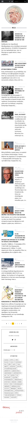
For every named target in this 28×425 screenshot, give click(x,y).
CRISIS (16, 360)
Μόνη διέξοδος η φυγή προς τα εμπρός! (20, 148)
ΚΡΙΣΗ (11, 384)
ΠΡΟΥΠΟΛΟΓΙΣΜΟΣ (19, 390)
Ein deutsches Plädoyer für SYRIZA (19, 173)
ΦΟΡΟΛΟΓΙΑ (13, 397)
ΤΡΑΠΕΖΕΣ (19, 395)
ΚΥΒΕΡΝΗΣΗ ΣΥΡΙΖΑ (15, 386)
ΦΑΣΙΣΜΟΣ (6, 397)
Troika (18, 364)
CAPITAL (12, 360)
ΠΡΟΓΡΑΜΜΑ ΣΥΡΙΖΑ (8, 390)
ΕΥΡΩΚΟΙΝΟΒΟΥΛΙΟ (8, 379)
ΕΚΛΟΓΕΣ (13, 375)
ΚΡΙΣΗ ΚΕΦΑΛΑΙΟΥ (18, 384)
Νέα (16, 31)
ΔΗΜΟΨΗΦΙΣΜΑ (8, 373)
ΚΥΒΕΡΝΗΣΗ (7, 386)
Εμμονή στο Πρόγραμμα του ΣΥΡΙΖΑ (19, 90)
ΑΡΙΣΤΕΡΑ (19, 366)
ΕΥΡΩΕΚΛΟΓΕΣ (7, 377)
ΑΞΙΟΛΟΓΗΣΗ (12, 366)
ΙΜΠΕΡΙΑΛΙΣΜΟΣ (18, 379)
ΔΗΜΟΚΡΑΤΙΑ (7, 371)
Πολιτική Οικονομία (8, 393)
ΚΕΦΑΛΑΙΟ (14, 382)
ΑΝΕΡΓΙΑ (6, 366)
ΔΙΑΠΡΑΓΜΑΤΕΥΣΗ (17, 373)
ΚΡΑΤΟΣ (6, 384)
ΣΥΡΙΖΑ (16, 393)
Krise (5, 364)
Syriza (14, 364)
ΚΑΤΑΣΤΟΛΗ (7, 382)
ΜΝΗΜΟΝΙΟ (13, 388)
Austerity (6, 360)
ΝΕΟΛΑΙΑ (20, 388)
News (16, 167)
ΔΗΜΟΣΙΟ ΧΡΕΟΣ (16, 371)
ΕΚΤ (17, 375)
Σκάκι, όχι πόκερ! (20, 114)
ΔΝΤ (5, 375)
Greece (12, 362)
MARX (9, 364)
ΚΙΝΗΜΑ (19, 382)
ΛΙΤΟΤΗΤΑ (6, 388)
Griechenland (18, 362)
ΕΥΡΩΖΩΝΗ (14, 377)
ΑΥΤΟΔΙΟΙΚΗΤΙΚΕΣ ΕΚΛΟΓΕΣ (10, 368)
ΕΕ (8, 375)
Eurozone (6, 362)
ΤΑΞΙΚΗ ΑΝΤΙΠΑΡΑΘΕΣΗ (9, 395)
